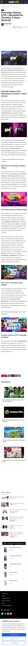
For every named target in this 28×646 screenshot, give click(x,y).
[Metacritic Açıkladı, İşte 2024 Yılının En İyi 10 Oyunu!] (14, 412)
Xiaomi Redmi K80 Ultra (15, 564)
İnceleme (11, 498)
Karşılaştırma (12, 512)
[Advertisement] (13, 40)
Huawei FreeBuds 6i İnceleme (17, 496)
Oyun (8, 6)
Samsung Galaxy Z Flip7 (15, 547)
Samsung (11, 550)
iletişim (3, 603)
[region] (14, 632)
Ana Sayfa (3, 6)
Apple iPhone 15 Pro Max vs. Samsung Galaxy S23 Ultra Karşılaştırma (16, 534)
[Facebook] (2, 614)
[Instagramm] (8, 614)
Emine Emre (8, 23)
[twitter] (5, 614)
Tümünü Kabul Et (14, 634)
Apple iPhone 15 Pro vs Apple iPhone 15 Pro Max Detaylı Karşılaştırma (17, 518)
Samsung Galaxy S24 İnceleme (17, 503)
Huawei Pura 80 (13, 580)
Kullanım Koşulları (6, 600)
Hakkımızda (5, 593)
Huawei (11, 583)
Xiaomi (10, 566)
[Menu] (2, 2)
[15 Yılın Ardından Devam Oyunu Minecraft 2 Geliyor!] (14, 432)
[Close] (26, 620)
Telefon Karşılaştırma (7, 605)
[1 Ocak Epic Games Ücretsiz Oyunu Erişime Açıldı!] (14, 452)
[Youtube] (11, 614)
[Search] (25, 2)
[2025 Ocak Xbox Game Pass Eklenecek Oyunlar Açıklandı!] (14, 392)
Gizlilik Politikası (5, 598)
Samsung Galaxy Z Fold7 (15, 555)
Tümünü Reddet (14, 642)
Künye (3, 596)
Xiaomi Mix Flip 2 (13, 572)
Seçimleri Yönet (14, 638)
